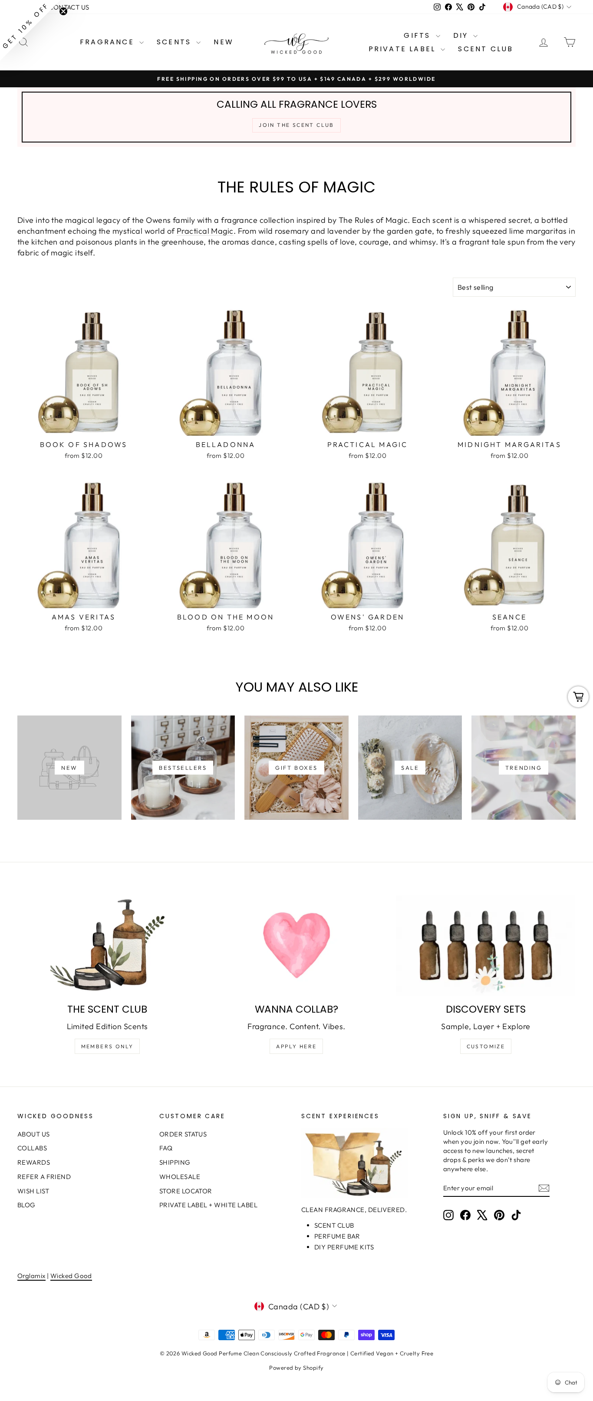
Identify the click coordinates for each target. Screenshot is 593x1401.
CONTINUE (212, 743)
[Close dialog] (454, 594)
